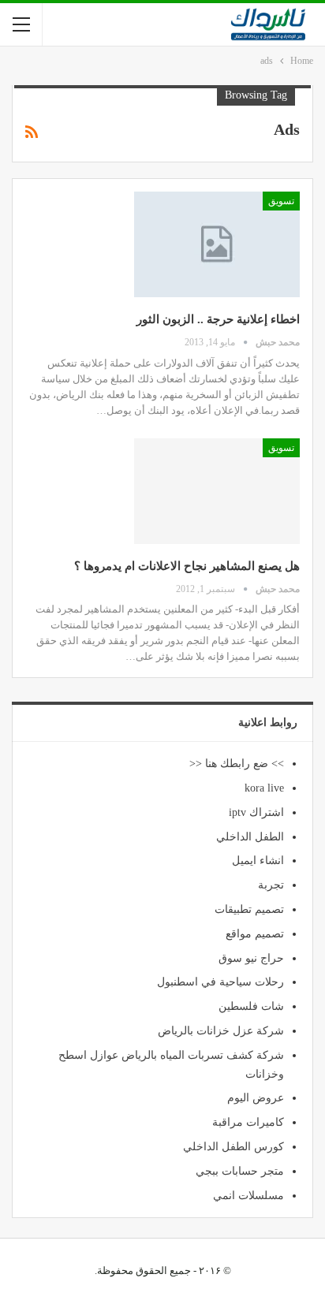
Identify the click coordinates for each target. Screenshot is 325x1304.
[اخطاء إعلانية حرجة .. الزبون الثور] (217, 244)
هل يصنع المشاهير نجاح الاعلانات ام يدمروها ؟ (187, 566)
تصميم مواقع (255, 934)
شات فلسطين (251, 1006)
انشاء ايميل (258, 860)
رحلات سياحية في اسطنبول (220, 982)
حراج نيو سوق (251, 958)
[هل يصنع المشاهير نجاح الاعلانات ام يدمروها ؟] (217, 491)
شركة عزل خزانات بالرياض (221, 1031)
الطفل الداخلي (250, 837)
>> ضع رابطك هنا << (236, 763)
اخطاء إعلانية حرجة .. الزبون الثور (218, 319)
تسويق (281, 201)
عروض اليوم (255, 1098)
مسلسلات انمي (248, 1196)
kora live (264, 788)
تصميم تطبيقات (249, 909)
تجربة (271, 885)
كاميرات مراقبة (248, 1122)
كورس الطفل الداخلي (233, 1147)
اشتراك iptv (256, 812)
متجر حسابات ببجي (240, 1171)
